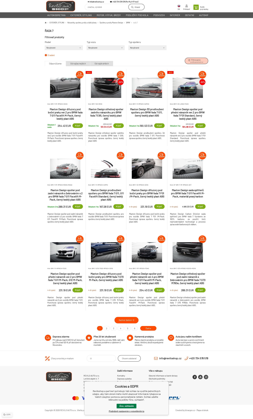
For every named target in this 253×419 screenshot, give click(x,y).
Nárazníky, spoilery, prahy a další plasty (81, 23)
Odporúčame (55, 63)
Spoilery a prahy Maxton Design (111, 23)
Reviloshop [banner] (60, 6)
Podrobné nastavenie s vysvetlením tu (126, 411)
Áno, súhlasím (126, 406)
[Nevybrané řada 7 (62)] (64, 47)
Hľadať (137, 7)
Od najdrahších (102, 63)
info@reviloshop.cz (97, 2)
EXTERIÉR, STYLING (81, 15)
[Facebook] (195, 377)
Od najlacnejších (78, 63)
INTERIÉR (175, 15)
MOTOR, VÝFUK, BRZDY (109, 15)
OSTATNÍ (189, 15)
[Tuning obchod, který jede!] (45, 22)
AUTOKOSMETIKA (56, 15)
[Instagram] (206, 377)
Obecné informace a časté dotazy (163, 375)
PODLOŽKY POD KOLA (137, 15)
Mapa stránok (202, 410)
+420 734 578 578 (118, 2)
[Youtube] (200, 377)
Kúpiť (77, 126)
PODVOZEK (159, 15)
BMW (128, 23)
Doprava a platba (124, 378)
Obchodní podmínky (157, 378)
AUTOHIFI (204, 15)
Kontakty (121, 375)
